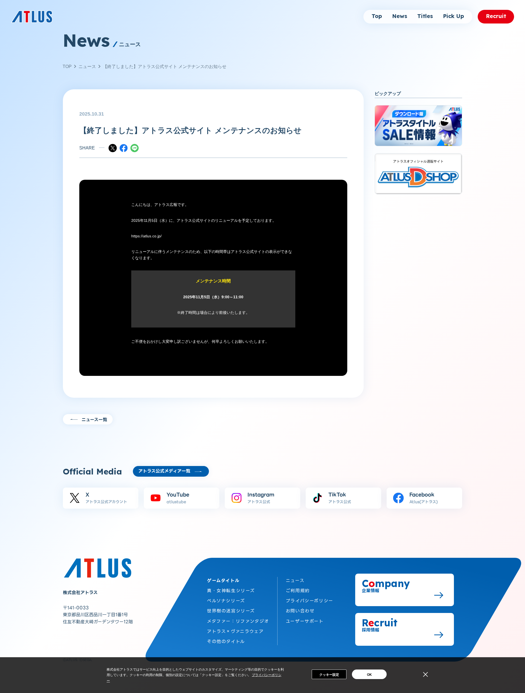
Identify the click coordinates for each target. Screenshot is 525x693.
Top (377, 16)
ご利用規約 (298, 590)
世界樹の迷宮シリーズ (231, 611)
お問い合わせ (300, 611)
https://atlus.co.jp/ (146, 236)
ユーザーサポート (305, 621)
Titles (425, 16)
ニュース (87, 66)
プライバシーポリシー (309, 600)
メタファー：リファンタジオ (238, 621)
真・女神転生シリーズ (231, 590)
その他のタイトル (226, 641)
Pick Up (453, 16)
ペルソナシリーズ (226, 600)
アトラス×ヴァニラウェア (235, 631)
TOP (67, 66)
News (399, 16)
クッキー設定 (329, 675)
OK (369, 675)
